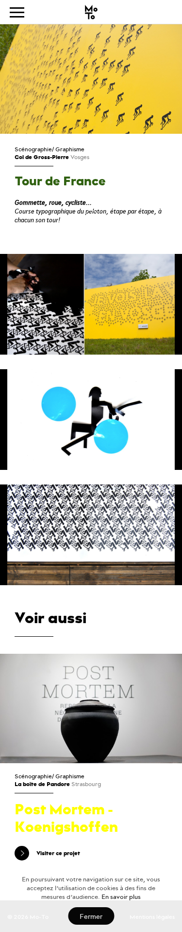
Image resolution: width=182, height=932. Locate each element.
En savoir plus (121, 897)
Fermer (91, 916)
